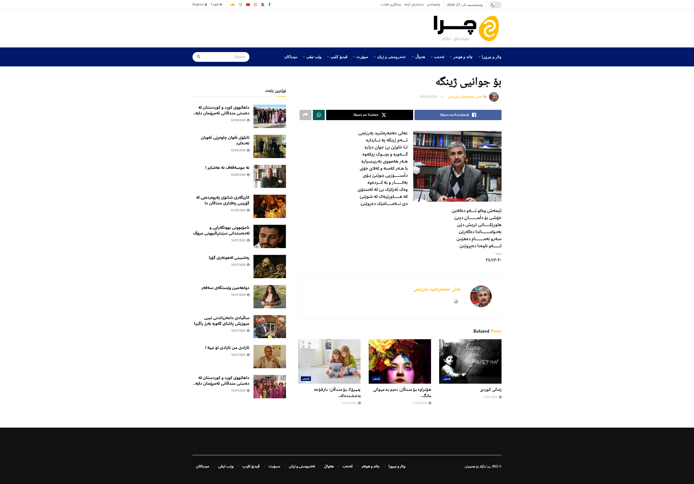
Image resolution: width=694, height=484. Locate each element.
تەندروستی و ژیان (391, 56)
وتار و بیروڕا (492, 56)
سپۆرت (362, 56)
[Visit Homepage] (468, 28)
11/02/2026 (420, 403)
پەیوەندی (433, 4)
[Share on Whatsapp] (319, 115)
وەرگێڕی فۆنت (391, 4)
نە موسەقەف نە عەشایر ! (227, 167)
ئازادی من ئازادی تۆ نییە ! (227, 347)
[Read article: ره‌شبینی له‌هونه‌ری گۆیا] (269, 266)
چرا (489, 466)
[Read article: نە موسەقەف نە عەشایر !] (269, 176)
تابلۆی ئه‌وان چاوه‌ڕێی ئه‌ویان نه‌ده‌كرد (225, 140)
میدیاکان (290, 56)
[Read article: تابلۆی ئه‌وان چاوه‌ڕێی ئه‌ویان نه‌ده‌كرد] (269, 146)
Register (198, 4)
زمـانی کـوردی (491, 389)
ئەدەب (439, 56)
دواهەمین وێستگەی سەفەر (225, 287)
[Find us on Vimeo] (240, 4)
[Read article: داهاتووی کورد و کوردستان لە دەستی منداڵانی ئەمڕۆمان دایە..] (269, 116)
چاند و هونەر (463, 56)
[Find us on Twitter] (263, 4)
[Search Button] (196, 57)
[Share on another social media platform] (305, 115)
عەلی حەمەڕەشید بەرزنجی (464, 97)
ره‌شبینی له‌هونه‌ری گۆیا (229, 257)
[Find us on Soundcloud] (232, 4)
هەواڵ (420, 56)
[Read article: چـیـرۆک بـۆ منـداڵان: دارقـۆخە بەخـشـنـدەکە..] (329, 361)
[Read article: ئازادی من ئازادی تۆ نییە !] (269, 356)
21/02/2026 (491, 397)
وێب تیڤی (314, 56)
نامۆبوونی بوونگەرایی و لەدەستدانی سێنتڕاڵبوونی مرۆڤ (221, 230)
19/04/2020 (428, 97)
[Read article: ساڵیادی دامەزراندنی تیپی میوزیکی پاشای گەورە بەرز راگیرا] (269, 326)
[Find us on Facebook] (269, 4)
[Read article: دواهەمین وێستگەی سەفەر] (269, 296)
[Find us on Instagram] (255, 4)
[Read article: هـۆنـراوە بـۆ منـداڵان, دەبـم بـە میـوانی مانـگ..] (400, 361)
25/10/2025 (350, 403)
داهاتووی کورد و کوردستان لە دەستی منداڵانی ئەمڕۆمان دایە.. (221, 110)
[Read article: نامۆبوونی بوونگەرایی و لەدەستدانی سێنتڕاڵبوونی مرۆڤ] (269, 236)
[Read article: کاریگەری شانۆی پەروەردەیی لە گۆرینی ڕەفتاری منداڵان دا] (269, 206)
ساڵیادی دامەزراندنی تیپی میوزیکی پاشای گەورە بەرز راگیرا (221, 320)
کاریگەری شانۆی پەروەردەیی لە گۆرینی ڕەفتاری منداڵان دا (222, 200)
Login (215, 4)
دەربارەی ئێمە (414, 4)
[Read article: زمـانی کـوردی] (470, 361)
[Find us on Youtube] (248, 4)
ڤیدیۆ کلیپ (339, 56)
